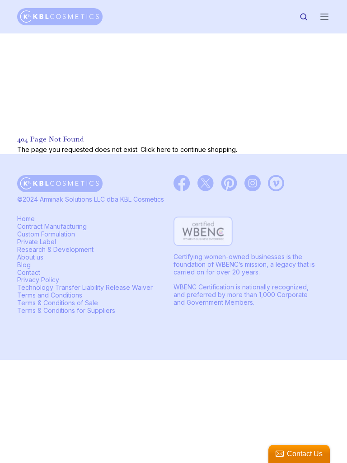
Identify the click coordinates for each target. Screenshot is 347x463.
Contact (28, 272)
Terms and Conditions (49, 295)
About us (30, 257)
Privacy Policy (38, 279)
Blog (24, 265)
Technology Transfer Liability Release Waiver (85, 287)
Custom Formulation (46, 234)
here (164, 149)
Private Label (36, 242)
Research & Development (55, 249)
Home (26, 218)
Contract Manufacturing (52, 226)
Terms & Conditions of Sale (57, 303)
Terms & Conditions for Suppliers (66, 310)
